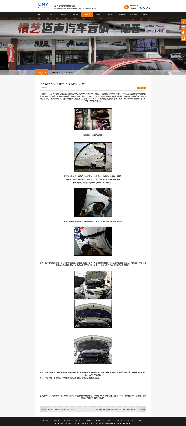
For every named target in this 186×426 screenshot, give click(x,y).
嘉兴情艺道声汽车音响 (103, 423)
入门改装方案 (55, 72)
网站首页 (40, 14)
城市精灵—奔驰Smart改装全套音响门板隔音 (61, 409)
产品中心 (64, 14)
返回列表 (141, 88)
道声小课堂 (133, 14)
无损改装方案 (41, 72)
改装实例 (87, 14)
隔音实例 (99, 14)
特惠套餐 (75, 14)
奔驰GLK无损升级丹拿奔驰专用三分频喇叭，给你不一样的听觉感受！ (117, 409)
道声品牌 (52, 14)
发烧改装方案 (69, 72)
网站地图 (125, 423)
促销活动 (110, 14)
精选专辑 (122, 14)
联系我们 (145, 14)
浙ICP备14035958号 (116, 423)
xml (130, 423)
